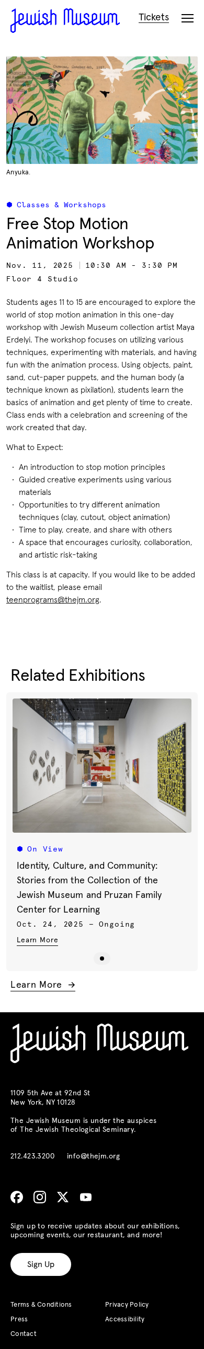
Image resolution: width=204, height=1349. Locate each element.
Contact (23, 1334)
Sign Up (40, 1264)
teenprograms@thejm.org (52, 600)
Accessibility (124, 1319)
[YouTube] (86, 1197)
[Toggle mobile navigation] (188, 19)
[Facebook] (16, 1197)
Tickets (154, 17)
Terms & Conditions (41, 1304)
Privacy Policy (127, 1304)
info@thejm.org (93, 1156)
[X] (62, 1197)
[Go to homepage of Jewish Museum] (65, 20)
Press (19, 1319)
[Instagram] (39, 1197)
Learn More (37, 940)
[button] (102, 958)
